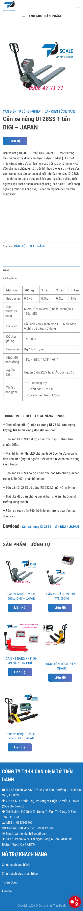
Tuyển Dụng (10, 882)
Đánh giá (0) (10, 278)
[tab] (41, 271)
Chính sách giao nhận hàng (20, 873)
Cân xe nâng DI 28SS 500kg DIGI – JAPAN (21, 596)
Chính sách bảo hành (16, 865)
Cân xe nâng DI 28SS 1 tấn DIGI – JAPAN (50, 527)
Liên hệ (7, 891)
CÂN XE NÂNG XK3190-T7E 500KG (61, 596)
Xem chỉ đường (13, 806)
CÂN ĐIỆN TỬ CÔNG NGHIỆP (22, 111)
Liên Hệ (15, 141)
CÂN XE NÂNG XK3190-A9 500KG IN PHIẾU (21, 661)
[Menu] (77, 6)
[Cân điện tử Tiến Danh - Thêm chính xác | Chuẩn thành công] (36, 6)
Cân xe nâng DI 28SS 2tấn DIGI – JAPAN (21, 736)
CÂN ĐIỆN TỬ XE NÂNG (60, 111)
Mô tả (6, 270)
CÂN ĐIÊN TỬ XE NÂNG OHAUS (61, 666)
